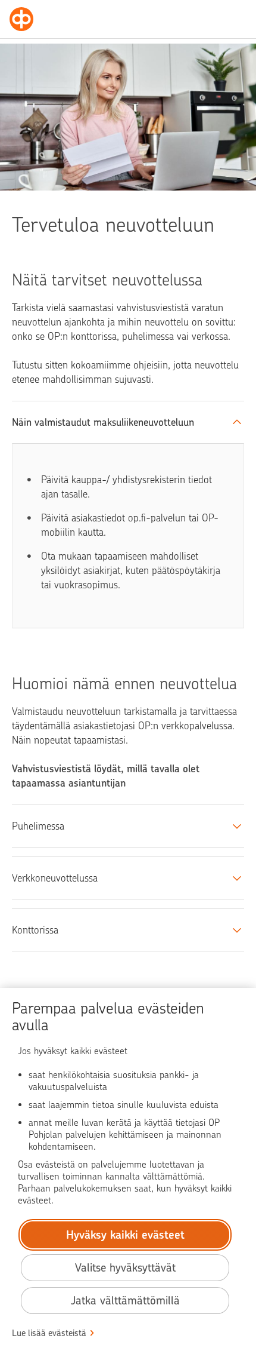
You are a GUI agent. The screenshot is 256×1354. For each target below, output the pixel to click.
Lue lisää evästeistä (49, 1333)
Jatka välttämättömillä (125, 1300)
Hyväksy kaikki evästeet (125, 1235)
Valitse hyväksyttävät (125, 1268)
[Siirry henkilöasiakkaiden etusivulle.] (21, 19)
